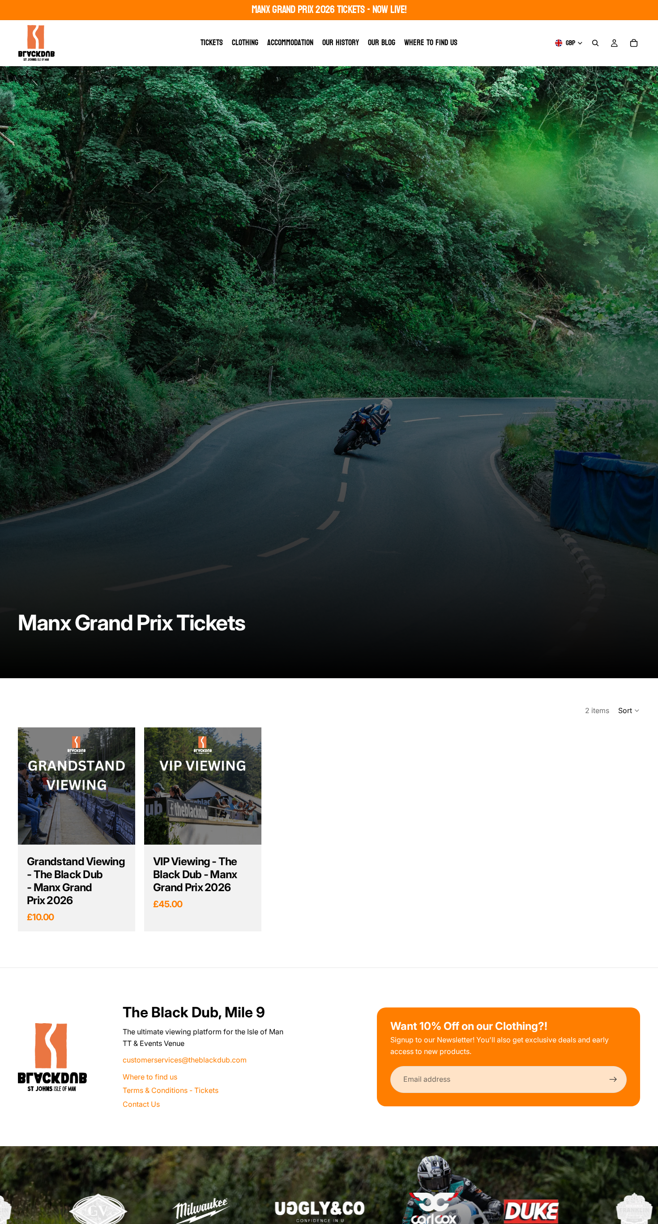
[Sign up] (613, 1079)
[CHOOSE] (121, 831)
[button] (629, 710)
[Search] (595, 43)
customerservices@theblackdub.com (185, 1059)
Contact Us (141, 1104)
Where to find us (150, 1076)
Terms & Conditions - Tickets (170, 1090)
